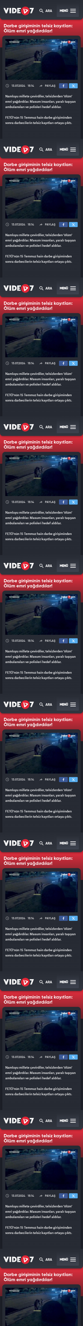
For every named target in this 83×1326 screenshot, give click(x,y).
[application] (41, 663)
